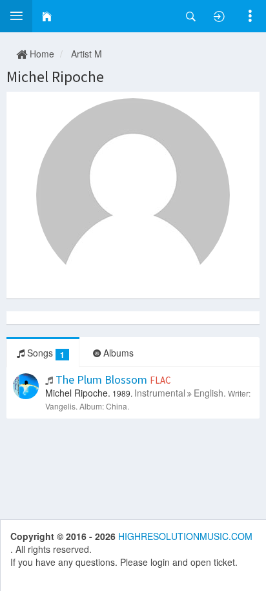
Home (40, 53)
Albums (117, 352)
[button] (16, 16)
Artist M (86, 53)
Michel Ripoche (55, 77)
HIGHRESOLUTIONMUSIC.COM (185, 536)
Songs (45, 353)
